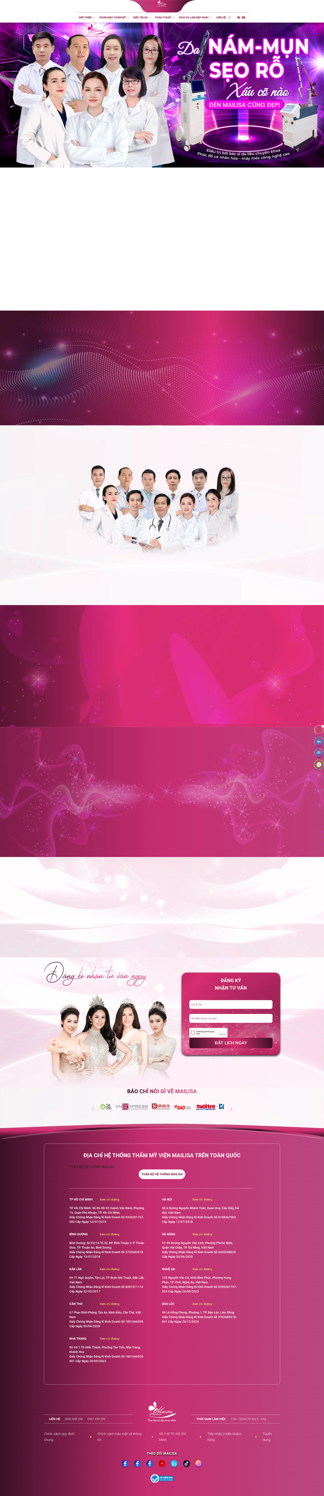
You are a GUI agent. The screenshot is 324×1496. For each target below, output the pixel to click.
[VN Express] (131, 1106)
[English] (238, 17)
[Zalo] (174, 1466)
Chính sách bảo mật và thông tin (120, 1437)
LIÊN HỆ (221, 17)
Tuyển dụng (267, 1437)
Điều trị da (140, 17)
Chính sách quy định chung (59, 1437)
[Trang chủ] (162, 1412)
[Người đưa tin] (161, 1106)
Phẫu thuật (163, 17)
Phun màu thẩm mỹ (112, 17)
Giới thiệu (85, 17)
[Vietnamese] (243, 17)
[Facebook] (125, 1466)
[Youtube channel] (162, 1466)
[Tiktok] (186, 1466)
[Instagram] (198, 1466)
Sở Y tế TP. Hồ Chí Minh (172, 1437)
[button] (34, 684)
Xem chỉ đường (109, 1199)
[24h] (105, 1106)
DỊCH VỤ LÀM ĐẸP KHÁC (194, 17)
